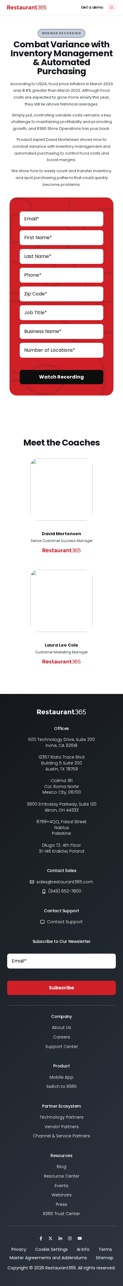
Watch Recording (61, 376)
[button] (61, 33)
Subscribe (61, 987)
